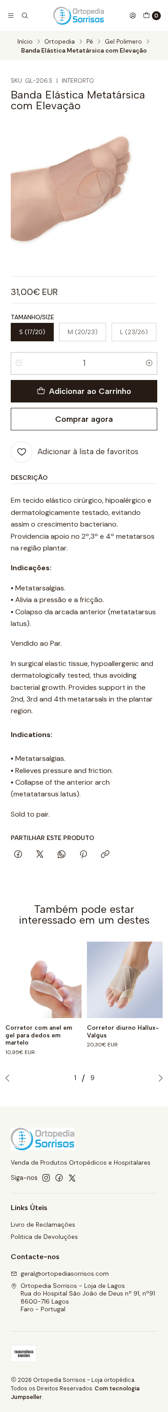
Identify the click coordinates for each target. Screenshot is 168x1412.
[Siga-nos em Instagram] (46, 1177)
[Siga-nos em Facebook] (59, 1177)
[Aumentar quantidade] (149, 363)
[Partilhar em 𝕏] (39, 855)
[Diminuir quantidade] (18, 363)
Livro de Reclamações (43, 1224)
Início (25, 42)
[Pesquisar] (24, 15)
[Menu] (10, 15)
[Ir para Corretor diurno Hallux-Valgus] (125, 980)
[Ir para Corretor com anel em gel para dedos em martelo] (43, 980)
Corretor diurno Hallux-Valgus (123, 1031)
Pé (89, 42)
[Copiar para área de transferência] (105, 855)
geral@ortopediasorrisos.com (65, 1273)
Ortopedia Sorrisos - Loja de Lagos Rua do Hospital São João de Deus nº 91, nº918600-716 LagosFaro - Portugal (88, 1298)
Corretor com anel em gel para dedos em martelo (38, 1035)
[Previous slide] (9, 1077)
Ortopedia (59, 42)
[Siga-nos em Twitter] (72, 1177)
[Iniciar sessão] (132, 15)
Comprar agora (84, 419)
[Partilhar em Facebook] (18, 855)
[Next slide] (158, 1077)
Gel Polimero (123, 42)
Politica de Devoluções (44, 1237)
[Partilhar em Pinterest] (83, 855)
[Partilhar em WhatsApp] (61, 855)
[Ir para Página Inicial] (78, 16)
